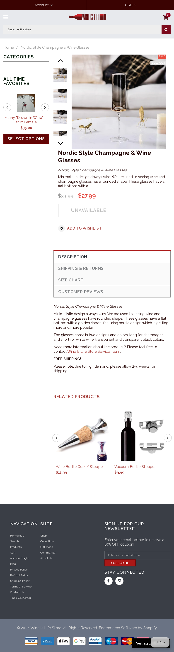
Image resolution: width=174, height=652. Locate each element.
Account (41, 5)
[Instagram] (119, 581)
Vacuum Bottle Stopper (135, 467)
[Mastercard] (128, 641)
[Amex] (48, 641)
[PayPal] (96, 641)
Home (8, 48)
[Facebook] (108, 581)
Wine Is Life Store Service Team (93, 351)
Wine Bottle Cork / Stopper (80, 467)
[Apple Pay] (64, 641)
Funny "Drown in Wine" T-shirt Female (26, 119)
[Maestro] (80, 641)
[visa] (32, 641)
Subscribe (120, 563)
